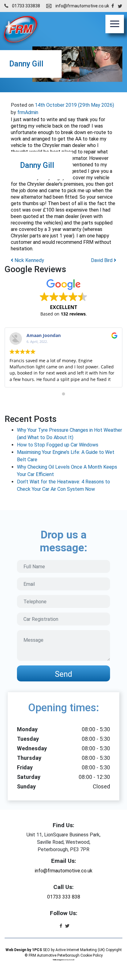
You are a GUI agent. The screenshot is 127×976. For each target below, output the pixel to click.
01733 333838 (26, 5)
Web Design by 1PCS (24, 950)
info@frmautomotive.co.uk (82, 5)
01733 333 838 (63, 897)
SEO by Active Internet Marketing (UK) (74, 950)
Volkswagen (58, 959)
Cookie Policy (91, 955)
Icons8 (71, 959)
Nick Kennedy (28, 260)
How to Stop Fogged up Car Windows (57, 445)
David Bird (102, 260)
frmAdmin (27, 112)
